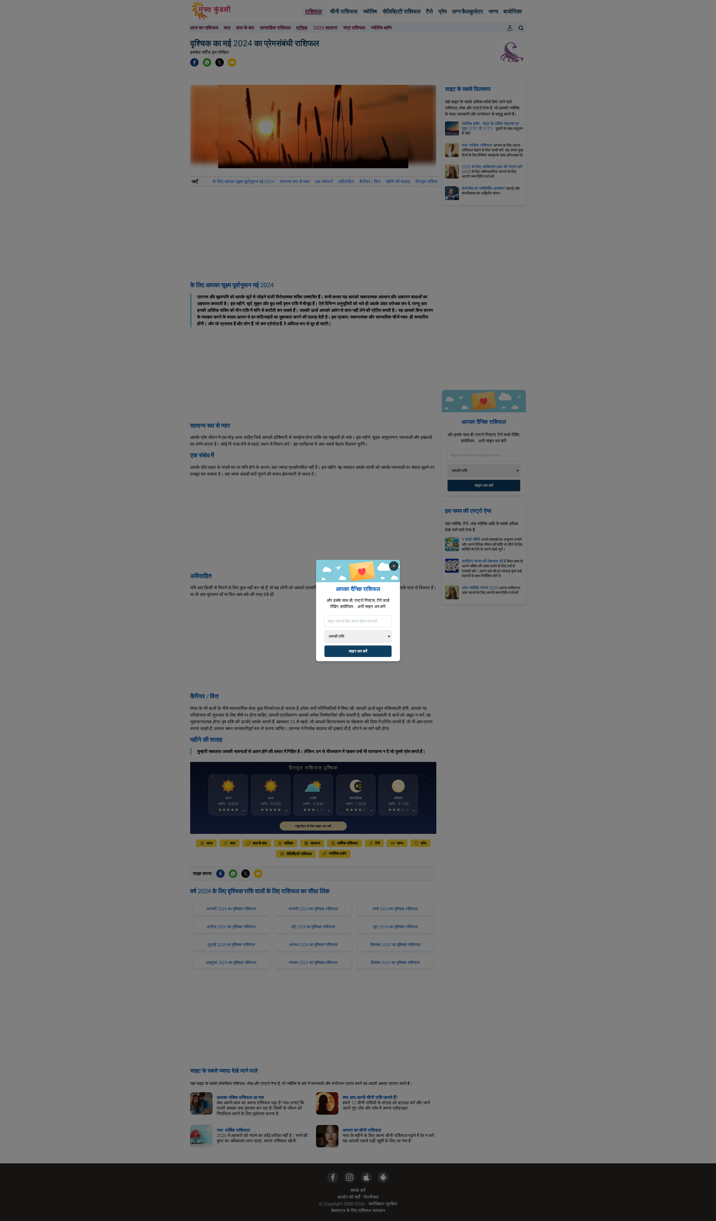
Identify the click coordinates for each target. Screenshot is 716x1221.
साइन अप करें (358, 651)
